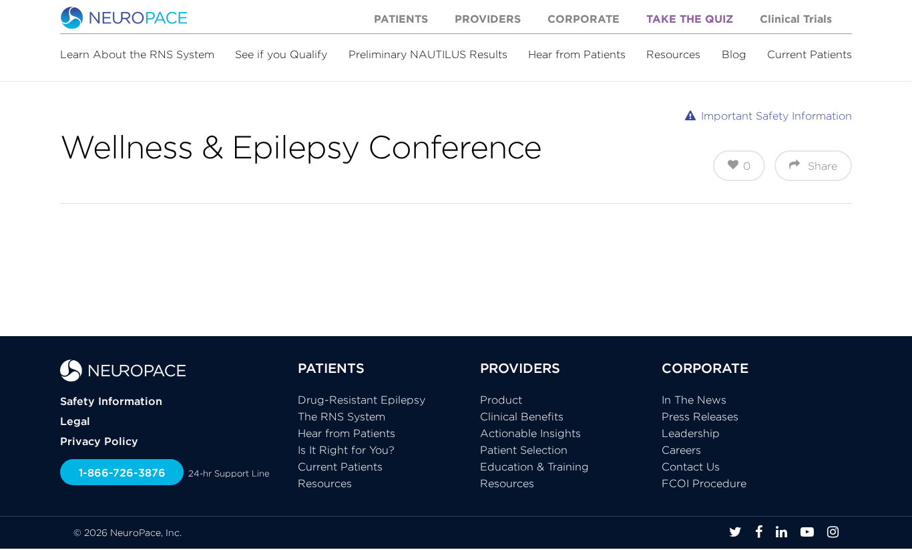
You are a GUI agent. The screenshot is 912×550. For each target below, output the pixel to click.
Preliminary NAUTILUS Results (428, 54)
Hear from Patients (577, 54)
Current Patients (809, 54)
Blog (734, 54)
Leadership (691, 433)
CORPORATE (705, 368)
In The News (694, 399)
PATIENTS (331, 368)
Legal (75, 421)
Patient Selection (523, 449)
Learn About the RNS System (137, 54)
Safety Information (111, 401)
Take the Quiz (689, 18)
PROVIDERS (520, 368)
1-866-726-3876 (122, 472)
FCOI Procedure (704, 483)
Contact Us (691, 466)
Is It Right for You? (346, 449)
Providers (488, 18)
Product (501, 399)
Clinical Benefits (521, 416)
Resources (673, 54)
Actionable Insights (530, 433)
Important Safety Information (776, 115)
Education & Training (534, 466)
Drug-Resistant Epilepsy (361, 399)
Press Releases (700, 416)
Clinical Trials (796, 18)
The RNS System (341, 416)
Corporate (583, 18)
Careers (681, 449)
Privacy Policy (99, 441)
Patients (401, 18)
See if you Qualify (281, 54)
